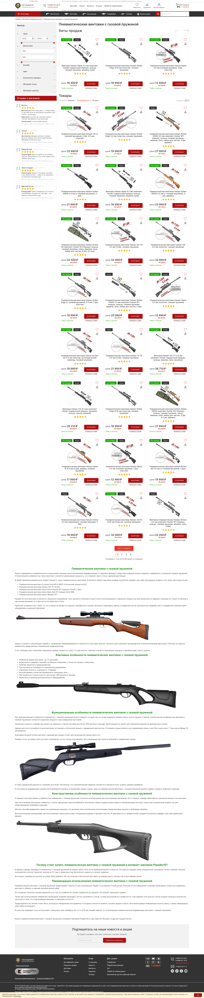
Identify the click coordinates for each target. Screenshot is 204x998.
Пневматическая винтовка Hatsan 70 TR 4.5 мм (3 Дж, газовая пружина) (124, 357)
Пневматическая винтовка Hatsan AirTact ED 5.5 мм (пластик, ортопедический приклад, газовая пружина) (79, 358)
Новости (92, 965)
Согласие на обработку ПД (45, 978)
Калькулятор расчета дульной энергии (121, 974)
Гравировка (111, 962)
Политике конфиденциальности (93, 992)
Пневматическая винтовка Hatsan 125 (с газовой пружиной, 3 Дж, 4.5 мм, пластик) (80, 136)
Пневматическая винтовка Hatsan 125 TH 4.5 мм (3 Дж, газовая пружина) (124, 246)
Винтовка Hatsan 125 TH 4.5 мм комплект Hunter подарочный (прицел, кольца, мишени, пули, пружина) (168, 358)
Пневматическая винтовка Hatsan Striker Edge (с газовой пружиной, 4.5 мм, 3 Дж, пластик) (79, 302)
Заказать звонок (53, 7)
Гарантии (92, 971)
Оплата (82, 6)
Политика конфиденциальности (25, 978)
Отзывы (99, 6)
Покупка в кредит (70, 965)
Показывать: (180, 100)
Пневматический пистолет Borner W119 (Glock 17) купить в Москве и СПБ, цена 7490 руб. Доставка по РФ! (54, 124)
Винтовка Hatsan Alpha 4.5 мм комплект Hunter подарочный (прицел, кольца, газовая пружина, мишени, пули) (80, 68)
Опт (108, 968)
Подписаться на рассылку (114, 940)
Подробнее (17, 996)
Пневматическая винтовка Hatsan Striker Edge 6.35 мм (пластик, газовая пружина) (124, 68)
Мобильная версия (22, 966)
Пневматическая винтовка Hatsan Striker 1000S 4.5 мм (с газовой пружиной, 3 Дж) (79, 193)
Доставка (73, 6)
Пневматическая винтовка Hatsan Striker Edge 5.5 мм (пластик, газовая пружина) (124, 135)
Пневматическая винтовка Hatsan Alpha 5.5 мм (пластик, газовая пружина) (168, 301)
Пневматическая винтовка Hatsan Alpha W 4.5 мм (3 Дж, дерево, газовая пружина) (80, 468)
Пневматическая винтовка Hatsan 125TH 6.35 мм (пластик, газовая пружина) (124, 521)
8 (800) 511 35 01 (54, 5)
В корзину (91, 84)
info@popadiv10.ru (181, 966)
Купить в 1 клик (91, 88)
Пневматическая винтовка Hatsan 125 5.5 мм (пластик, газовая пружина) (168, 246)
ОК (198, 995)
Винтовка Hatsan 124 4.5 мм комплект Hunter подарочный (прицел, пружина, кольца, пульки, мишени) (79, 411)
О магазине (93, 962)
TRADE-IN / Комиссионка (113, 6)
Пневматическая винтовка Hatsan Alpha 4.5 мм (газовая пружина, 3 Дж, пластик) (168, 68)
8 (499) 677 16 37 (181, 960)
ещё (34, 114)
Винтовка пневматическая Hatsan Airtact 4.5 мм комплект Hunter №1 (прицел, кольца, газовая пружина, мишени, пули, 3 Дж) (168, 523)
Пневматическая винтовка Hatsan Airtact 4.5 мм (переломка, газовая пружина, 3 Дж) (79, 522)
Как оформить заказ (71, 962)
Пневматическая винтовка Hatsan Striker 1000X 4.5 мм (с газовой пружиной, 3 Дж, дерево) (168, 193)
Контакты (90, 6)
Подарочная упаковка (115, 965)
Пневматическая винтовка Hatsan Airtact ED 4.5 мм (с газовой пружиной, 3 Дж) (168, 467)
